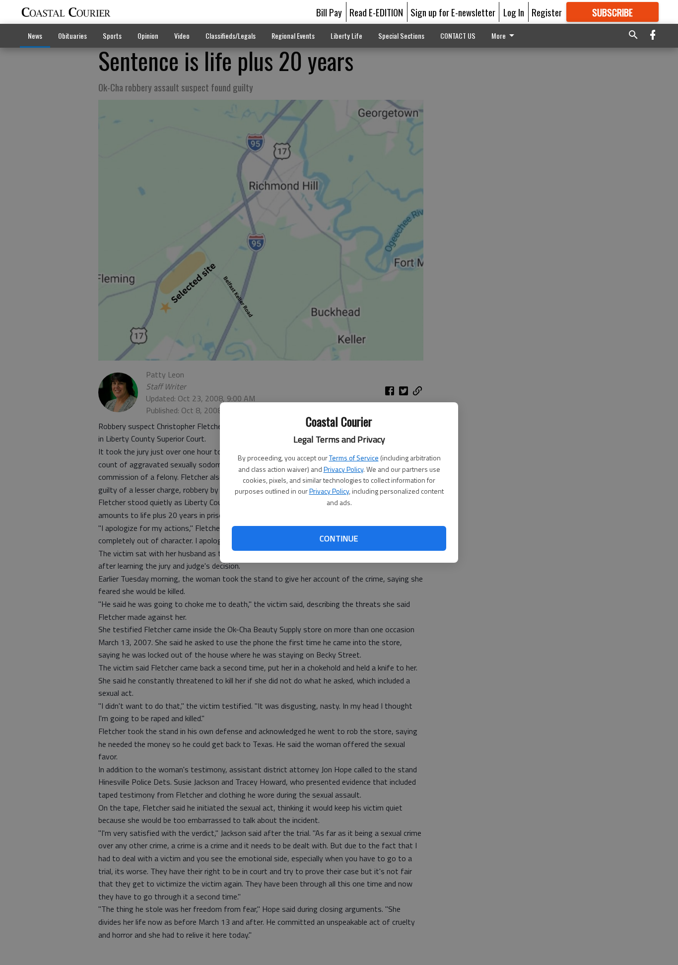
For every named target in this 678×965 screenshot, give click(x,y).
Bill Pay (329, 11)
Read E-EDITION (376, 11)
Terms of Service (354, 457)
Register (547, 11)
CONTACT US (457, 35)
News (35, 35)
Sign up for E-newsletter (452, 11)
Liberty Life (346, 35)
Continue (339, 538)
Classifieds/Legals (230, 35)
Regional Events (293, 35)
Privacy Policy (343, 469)
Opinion (147, 35)
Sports (112, 35)
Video (182, 35)
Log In (513, 11)
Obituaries (72, 35)
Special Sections (401, 35)
